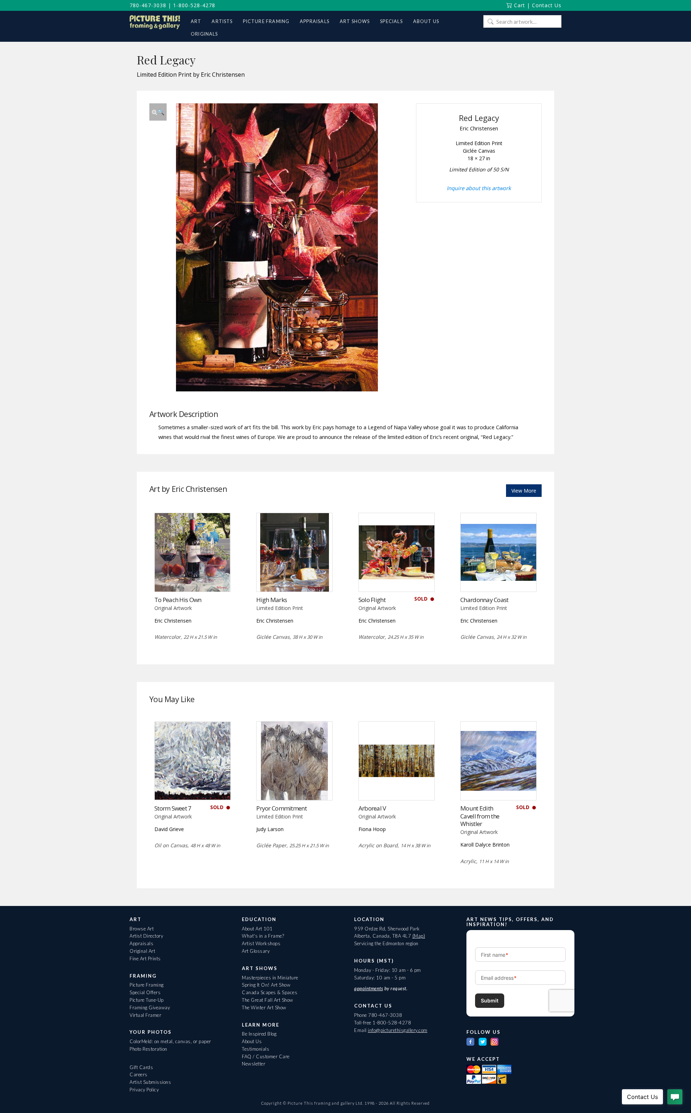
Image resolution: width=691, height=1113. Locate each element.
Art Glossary (256, 951)
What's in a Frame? (263, 936)
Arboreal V (372, 808)
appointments (368, 988)
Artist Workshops (261, 943)
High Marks (271, 600)
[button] (158, 112)
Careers (139, 1074)
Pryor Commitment (281, 808)
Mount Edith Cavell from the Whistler (479, 816)
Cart (518, 5)
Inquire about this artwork (479, 188)
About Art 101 (257, 929)
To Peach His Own (177, 600)
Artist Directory (146, 936)
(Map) (418, 936)
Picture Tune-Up (147, 1000)
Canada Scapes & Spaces (269, 992)
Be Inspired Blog (259, 1034)
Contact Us (546, 5)
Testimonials (255, 1049)
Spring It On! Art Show (266, 985)
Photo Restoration (148, 1049)
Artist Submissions (150, 1082)
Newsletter (253, 1064)
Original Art (142, 951)
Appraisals (141, 943)
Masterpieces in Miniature (270, 977)
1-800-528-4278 (194, 5)
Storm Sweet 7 (172, 808)
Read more (192, 577)
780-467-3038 (148, 5)
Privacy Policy (144, 1089)
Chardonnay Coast (484, 600)
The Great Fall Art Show (267, 1000)
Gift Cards (141, 1067)
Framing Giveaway (150, 1007)
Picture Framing (147, 985)
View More (523, 490)
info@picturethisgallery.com (398, 1030)
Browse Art (142, 929)
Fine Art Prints (145, 958)
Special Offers (145, 992)
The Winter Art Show (264, 1007)
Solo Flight (371, 600)
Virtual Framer (145, 1015)
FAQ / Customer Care (266, 1056)
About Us (252, 1041)
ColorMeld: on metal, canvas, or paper (170, 1041)
